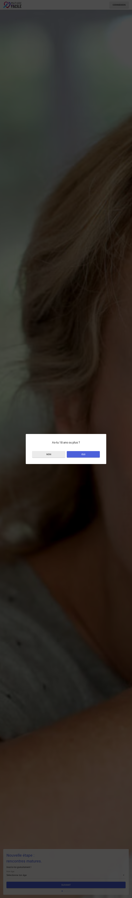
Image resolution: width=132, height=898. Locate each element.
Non (48, 454)
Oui (83, 454)
